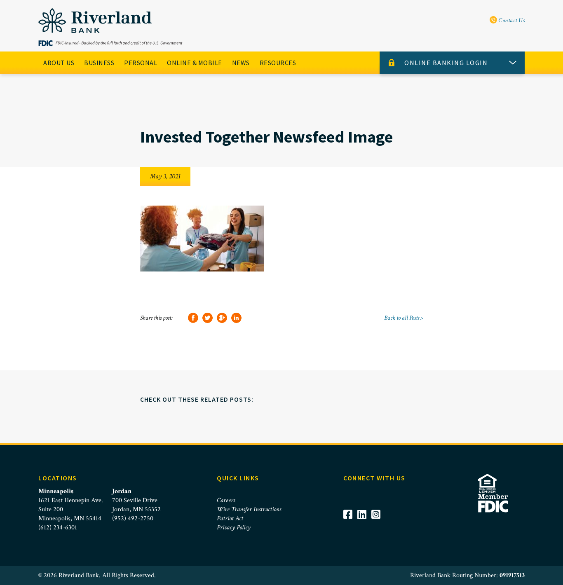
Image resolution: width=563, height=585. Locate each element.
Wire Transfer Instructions (249, 509)
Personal (140, 62)
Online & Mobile (194, 62)
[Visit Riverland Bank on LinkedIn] (364, 525)
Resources (278, 62)
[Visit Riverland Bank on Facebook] (350, 525)
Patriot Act (230, 518)
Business (99, 62)
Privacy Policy (234, 527)
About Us (58, 62)
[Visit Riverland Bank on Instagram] (378, 525)
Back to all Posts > (403, 318)
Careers (226, 500)
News (241, 62)
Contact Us (511, 20)
